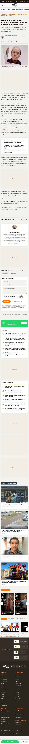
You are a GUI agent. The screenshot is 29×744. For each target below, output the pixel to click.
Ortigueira (17, 694)
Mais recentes (5, 273)
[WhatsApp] (9, 41)
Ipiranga (17, 692)
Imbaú (16, 700)
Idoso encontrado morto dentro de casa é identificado (15, 151)
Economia (3, 687)
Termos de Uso (18, 717)
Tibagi (16, 681)
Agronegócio (4, 690)
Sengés (17, 690)
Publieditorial (4, 705)
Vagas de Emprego (5, 717)
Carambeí (17, 677)
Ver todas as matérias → (14, 243)
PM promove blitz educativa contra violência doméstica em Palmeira (13, 141)
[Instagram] (24, 220)
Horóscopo (3, 712)
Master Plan (18, 722)
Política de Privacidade (20, 715)
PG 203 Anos (19, 9)
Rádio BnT (26, 1)
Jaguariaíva (18, 685)
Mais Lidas (3, 677)
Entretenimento (4, 703)
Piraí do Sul (17, 698)
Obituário (3, 715)
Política (2, 683)
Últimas (3, 9)
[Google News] (25, 666)
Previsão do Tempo (5, 710)
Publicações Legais (5, 723)
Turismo (3, 700)
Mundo (2, 696)
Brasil (2, 694)
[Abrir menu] (2, 5)
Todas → (26, 590)
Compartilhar (10, 741)
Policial (8, 12)
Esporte (3, 692)
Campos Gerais (19, 1)
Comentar (8, 38)
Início (2, 12)
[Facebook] (11, 41)
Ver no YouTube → (24, 619)
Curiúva (17, 696)
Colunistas (3, 698)
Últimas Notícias (4, 674)
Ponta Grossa (11, 9)
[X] (14, 41)
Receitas (3, 719)
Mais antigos (13, 273)
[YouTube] (19, 666)
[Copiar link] (17, 41)
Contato (17, 712)
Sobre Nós (17, 710)
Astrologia (3, 721)
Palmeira (17, 679)
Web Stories (4, 725)
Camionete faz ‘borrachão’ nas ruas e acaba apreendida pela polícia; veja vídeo (14, 147)
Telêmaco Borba (19, 683)
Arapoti (17, 687)
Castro (17, 674)
